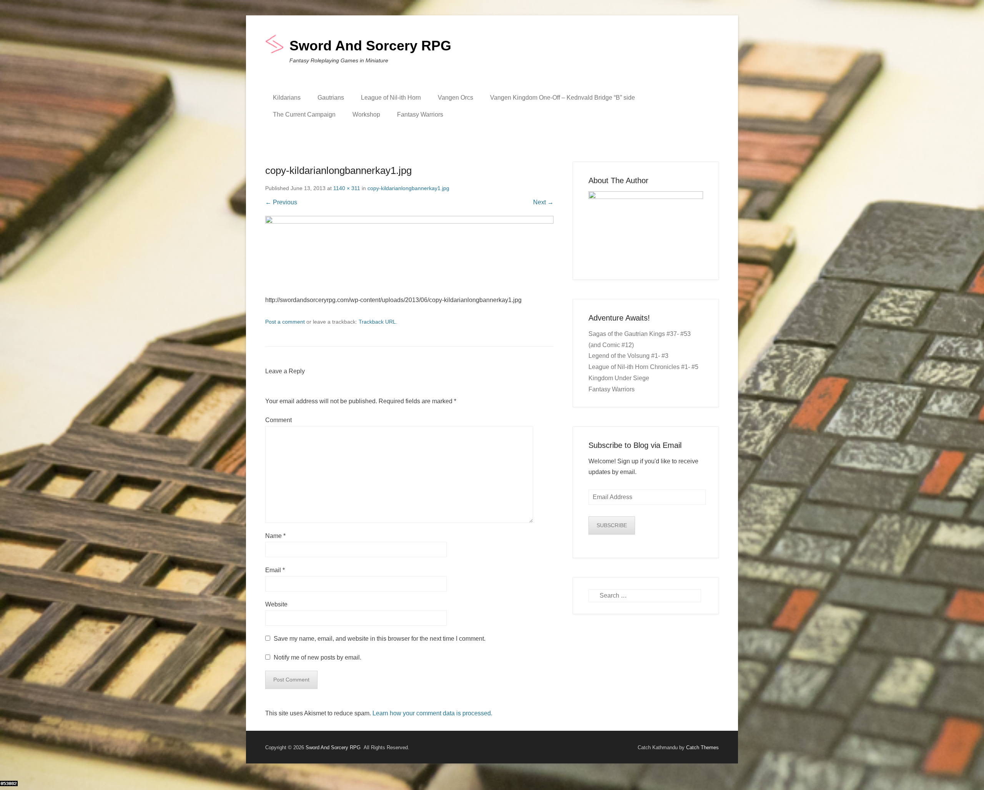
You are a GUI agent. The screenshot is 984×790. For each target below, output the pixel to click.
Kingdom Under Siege (618, 378)
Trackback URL (377, 322)
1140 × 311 (346, 188)
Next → (543, 202)
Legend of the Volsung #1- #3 (628, 355)
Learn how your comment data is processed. (432, 713)
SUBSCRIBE (612, 525)
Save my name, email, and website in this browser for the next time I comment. (379, 638)
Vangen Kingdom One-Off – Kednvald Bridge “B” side (562, 97)
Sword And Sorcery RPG (370, 45)
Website (276, 604)
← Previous (281, 202)
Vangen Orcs (455, 97)
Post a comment (285, 322)
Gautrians (330, 97)
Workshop (366, 114)
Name (275, 536)
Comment (278, 420)
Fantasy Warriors (420, 114)
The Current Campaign (304, 114)
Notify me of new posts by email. (317, 657)
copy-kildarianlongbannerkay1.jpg (408, 188)
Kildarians (287, 97)
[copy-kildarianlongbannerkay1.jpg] (409, 255)
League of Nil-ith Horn (391, 97)
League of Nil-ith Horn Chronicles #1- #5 (643, 367)
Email (275, 570)
